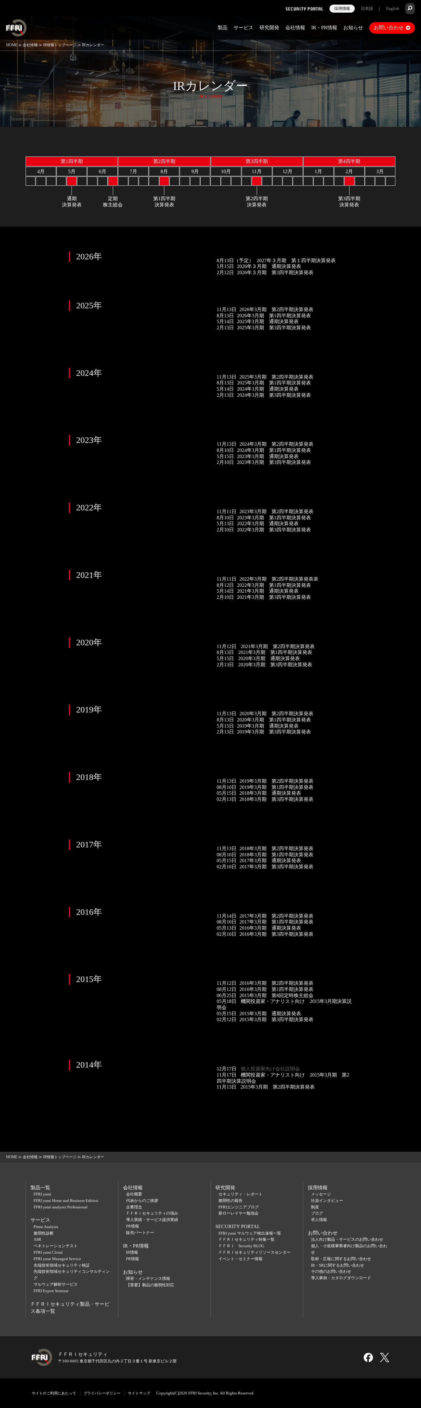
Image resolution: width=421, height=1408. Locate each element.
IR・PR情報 (324, 27)
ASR (37, 1239)
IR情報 (132, 1252)
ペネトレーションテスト (56, 1246)
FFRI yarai (42, 1194)
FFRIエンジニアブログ (239, 1207)
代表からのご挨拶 (142, 1200)
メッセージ (321, 1194)
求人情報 (319, 1219)
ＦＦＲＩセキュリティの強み (152, 1213)
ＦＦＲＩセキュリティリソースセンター (255, 1252)
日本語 (367, 8)
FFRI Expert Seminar (51, 1290)
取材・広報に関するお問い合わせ (341, 1258)
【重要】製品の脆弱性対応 (150, 1285)
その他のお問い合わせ (331, 1271)
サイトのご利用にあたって (54, 1393)
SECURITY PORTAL (237, 1226)
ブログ (317, 1213)
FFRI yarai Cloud (48, 1252)
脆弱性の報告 (231, 1200)
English (392, 8)
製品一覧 (40, 1187)
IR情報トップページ (59, 45)
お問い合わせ (388, 27)
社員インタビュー (327, 1200)
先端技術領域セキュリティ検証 (62, 1265)
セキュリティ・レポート (241, 1194)
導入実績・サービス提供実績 (152, 1219)
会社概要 (134, 1194)
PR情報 (132, 1226)
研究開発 (269, 27)
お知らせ (353, 27)
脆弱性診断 (44, 1233)
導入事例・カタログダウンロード (341, 1278)
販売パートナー (140, 1232)
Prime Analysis (46, 1226)
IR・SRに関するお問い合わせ (337, 1265)
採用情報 (342, 8)
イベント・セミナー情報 (241, 1258)
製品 (222, 27)
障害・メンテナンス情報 (148, 1278)
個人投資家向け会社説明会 (269, 1068)
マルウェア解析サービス (56, 1284)
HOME (11, 45)
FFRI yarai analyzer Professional (61, 1207)
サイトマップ (139, 1393)
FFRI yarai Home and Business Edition (66, 1200)
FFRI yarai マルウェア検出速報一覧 (250, 1233)
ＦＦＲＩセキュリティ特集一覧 (247, 1239)
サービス (243, 27)
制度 (315, 1207)
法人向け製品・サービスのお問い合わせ (347, 1239)
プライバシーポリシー (102, 1393)
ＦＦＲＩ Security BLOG (241, 1246)
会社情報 (295, 27)
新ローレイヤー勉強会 (239, 1213)
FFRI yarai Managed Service (57, 1258)
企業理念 (134, 1207)
